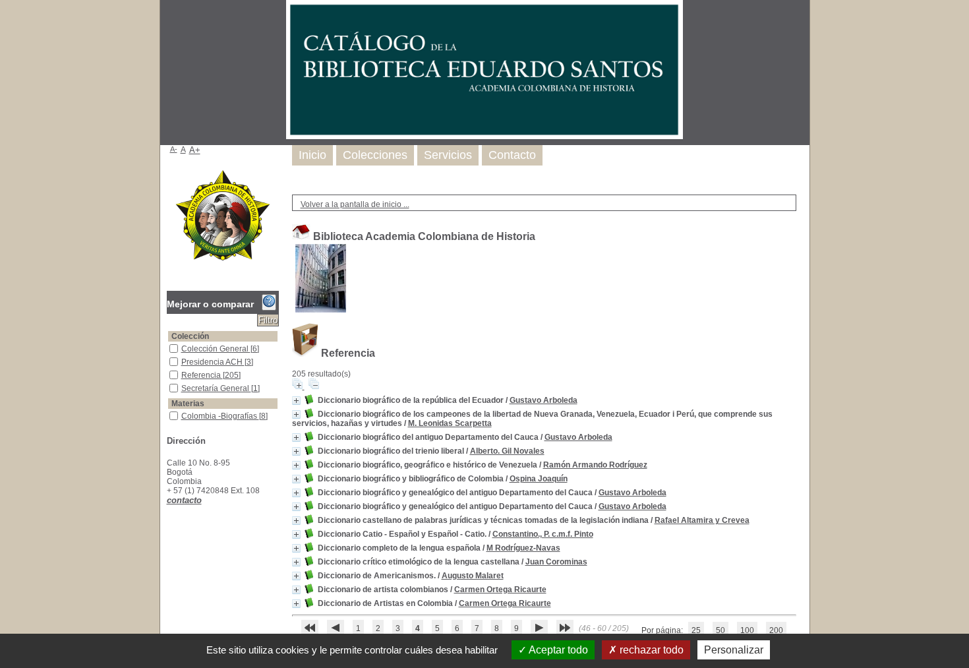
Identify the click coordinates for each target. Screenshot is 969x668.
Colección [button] (190, 336)
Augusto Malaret (473, 575)
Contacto (512, 155)
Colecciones (375, 155)
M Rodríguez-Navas (523, 548)
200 (776, 630)
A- (173, 149)
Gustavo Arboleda (543, 400)
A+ (194, 150)
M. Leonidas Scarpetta (450, 423)
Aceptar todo (557, 649)
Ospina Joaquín (539, 478)
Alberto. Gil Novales (507, 451)
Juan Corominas (556, 561)
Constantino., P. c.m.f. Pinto (542, 534)
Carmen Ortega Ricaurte (500, 589)
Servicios (448, 155)
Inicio (312, 155)
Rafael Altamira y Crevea (702, 520)
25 (696, 630)
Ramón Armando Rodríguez (595, 465)
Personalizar (733, 649)
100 (747, 630)
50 (720, 630)
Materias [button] (187, 403)
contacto (184, 500)
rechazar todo (650, 649)
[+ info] (296, 400)
